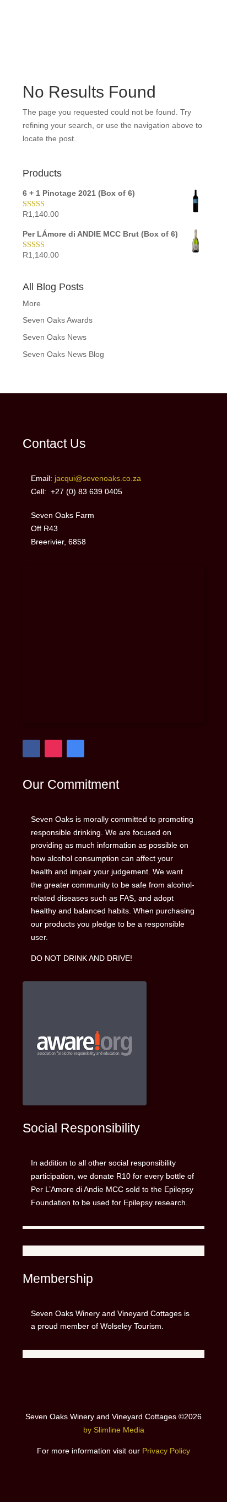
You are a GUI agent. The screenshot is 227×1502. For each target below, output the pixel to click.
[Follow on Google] (75, 748)
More (32, 303)
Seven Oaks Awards (58, 320)
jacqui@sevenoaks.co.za (196, 38)
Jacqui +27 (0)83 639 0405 (190, 18)
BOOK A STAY (25, 38)
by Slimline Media (113, 1429)
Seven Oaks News (55, 337)
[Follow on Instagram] (53, 748)
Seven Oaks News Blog (63, 354)
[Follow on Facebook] (31, 748)
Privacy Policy (166, 1450)
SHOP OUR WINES (31, 18)
